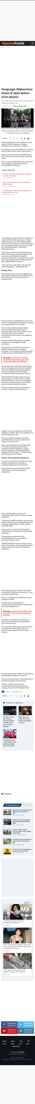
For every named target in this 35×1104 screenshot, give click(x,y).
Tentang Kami (6, 1059)
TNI (28, 1041)
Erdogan (8, 691)
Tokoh (12, 1044)
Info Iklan (19, 1059)
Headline (6, 714)
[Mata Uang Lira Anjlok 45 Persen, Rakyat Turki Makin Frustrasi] (25, 710)
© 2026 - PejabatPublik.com (17, 1057)
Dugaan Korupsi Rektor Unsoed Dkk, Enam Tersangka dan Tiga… (22, 811)
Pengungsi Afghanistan (17, 691)
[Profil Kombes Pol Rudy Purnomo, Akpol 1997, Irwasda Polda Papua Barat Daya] (7, 832)
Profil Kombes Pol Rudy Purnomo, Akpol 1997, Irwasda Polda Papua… (22, 831)
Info (20, 1044)
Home (4, 1041)
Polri (21, 1041)
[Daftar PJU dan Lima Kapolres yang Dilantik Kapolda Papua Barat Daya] (7, 822)
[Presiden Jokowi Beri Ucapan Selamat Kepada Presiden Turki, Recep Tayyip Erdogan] (9, 710)
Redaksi (13, 1059)
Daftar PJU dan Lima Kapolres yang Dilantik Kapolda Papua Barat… (22, 821)
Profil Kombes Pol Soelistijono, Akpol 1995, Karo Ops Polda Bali (22, 841)
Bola (27, 1044)
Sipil (4, 1044)
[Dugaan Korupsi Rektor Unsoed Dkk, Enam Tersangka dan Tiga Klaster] (7, 812)
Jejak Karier (16, 1046)
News (20, 714)
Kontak (24, 1059)
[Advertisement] (17, 20)
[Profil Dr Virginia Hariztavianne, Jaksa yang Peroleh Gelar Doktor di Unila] (7, 851)
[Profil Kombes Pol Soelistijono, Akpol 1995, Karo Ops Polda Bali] (7, 841)
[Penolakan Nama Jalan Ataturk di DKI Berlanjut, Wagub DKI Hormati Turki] (9, 733)
